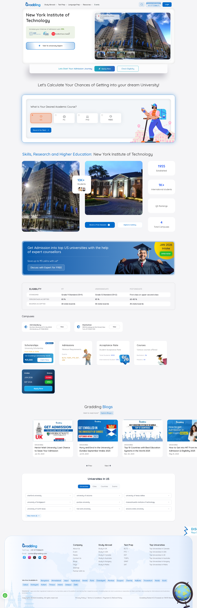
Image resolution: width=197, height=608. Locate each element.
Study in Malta (103, 565)
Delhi (76, 585)
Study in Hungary (104, 561)
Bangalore (45, 581)
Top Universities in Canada (159, 549)
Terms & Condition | (94, 598)
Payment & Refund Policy (112, 598)
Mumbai (111, 581)
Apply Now (106, 69)
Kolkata (138, 581)
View (62, 327)
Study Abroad (49, 5)
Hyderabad (75, 581)
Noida (157, 581)
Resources (87, 5)
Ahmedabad (56, 581)
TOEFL (126, 558)
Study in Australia (105, 558)
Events (96, 5)
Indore (60, 585)
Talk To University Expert (52, 46)
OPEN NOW (165, 254)
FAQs (75, 565)
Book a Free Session (97, 225)
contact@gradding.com (37, 553)
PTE (125, 552)
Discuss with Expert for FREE (46, 267)
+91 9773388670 (37, 550)
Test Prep (61, 5)
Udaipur (68, 585)
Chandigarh (101, 581)
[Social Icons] (24, 557)
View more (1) (32, 516)
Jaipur (66, 581)
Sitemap (76, 568)
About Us (76, 549)
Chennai (129, 581)
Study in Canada (104, 555)
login (167, 4)
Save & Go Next (39, 130)
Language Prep (74, 5)
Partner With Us (79, 571)
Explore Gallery (130, 225)
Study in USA (103, 552)
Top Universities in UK (157, 555)
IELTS (126, 549)
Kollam (43, 585)
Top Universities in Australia (159, 558)
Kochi (164, 581)
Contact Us (77, 558)
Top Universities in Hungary (159, 561)
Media (75, 555)
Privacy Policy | (81, 598)
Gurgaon (120, 581)
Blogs (75, 561)
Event (75, 552)
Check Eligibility (127, 69)
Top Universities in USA (157, 552)
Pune (92, 581)
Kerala (85, 581)
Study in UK (102, 549)
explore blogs (106, 413)
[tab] (84, 486)
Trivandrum (148, 581)
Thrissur (52, 585)
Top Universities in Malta (158, 565)
